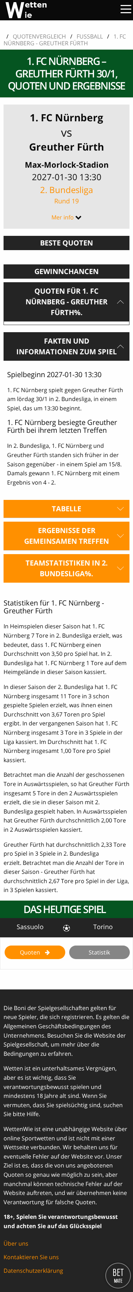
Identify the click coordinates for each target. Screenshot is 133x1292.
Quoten (30, 952)
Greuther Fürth (66, 146)
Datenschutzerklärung (33, 1271)
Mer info (62, 217)
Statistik (99, 952)
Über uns (16, 1243)
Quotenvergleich (39, 36)
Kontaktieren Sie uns (31, 1257)
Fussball (90, 36)
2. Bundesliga (66, 194)
